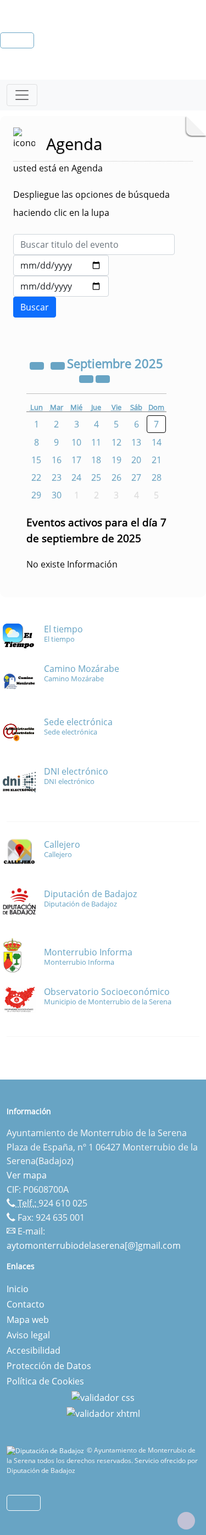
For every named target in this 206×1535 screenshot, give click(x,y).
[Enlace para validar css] (103, 1397)
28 (157, 477)
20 (136, 460)
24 (76, 477)
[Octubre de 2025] (103, 378)
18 (96, 460)
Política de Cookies (45, 1381)
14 (157, 442)
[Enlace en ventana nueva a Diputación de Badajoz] (47, 1450)
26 (116, 477)
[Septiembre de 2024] (38, 365)
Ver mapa (27, 1175)
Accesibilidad (33, 1350)
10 (76, 442)
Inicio (18, 1289)
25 (96, 477)
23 (57, 477)
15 (36, 460)
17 (76, 460)
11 (96, 442)
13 (136, 442)
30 (57, 495)
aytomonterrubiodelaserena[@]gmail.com (94, 1245)
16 (57, 460)
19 (116, 460)
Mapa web (28, 1320)
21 (157, 460)
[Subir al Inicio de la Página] (186, 1521)
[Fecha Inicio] (61, 265)
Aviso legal (28, 1335)
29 (36, 495)
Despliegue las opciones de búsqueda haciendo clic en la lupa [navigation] (91, 203)
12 (116, 442)
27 (136, 477)
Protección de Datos (49, 1366)
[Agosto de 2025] (59, 365)
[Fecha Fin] (61, 286)
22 (36, 477)
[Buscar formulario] (34, 307)
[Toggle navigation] (22, 95)
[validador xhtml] (103, 1413)
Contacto (25, 1304)
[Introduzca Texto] (94, 244)
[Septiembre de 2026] (87, 378)
